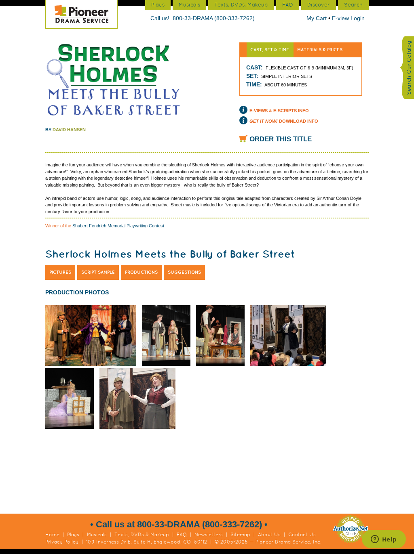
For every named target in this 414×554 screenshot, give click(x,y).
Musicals (97, 534)
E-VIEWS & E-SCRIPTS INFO (279, 110)
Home (52, 534)
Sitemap (240, 534)
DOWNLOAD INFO (283, 121)
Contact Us (302, 534)
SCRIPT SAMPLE (98, 272)
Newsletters (208, 534)
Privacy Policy (61, 542)
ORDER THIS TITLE (280, 139)
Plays (73, 534)
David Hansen (69, 129)
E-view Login (348, 18)
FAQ (182, 534)
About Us (269, 534)
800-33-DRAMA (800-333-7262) (214, 18)
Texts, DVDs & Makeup (141, 534)
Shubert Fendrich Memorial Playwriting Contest (118, 225)
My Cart (317, 18)
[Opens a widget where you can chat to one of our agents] (383, 540)
